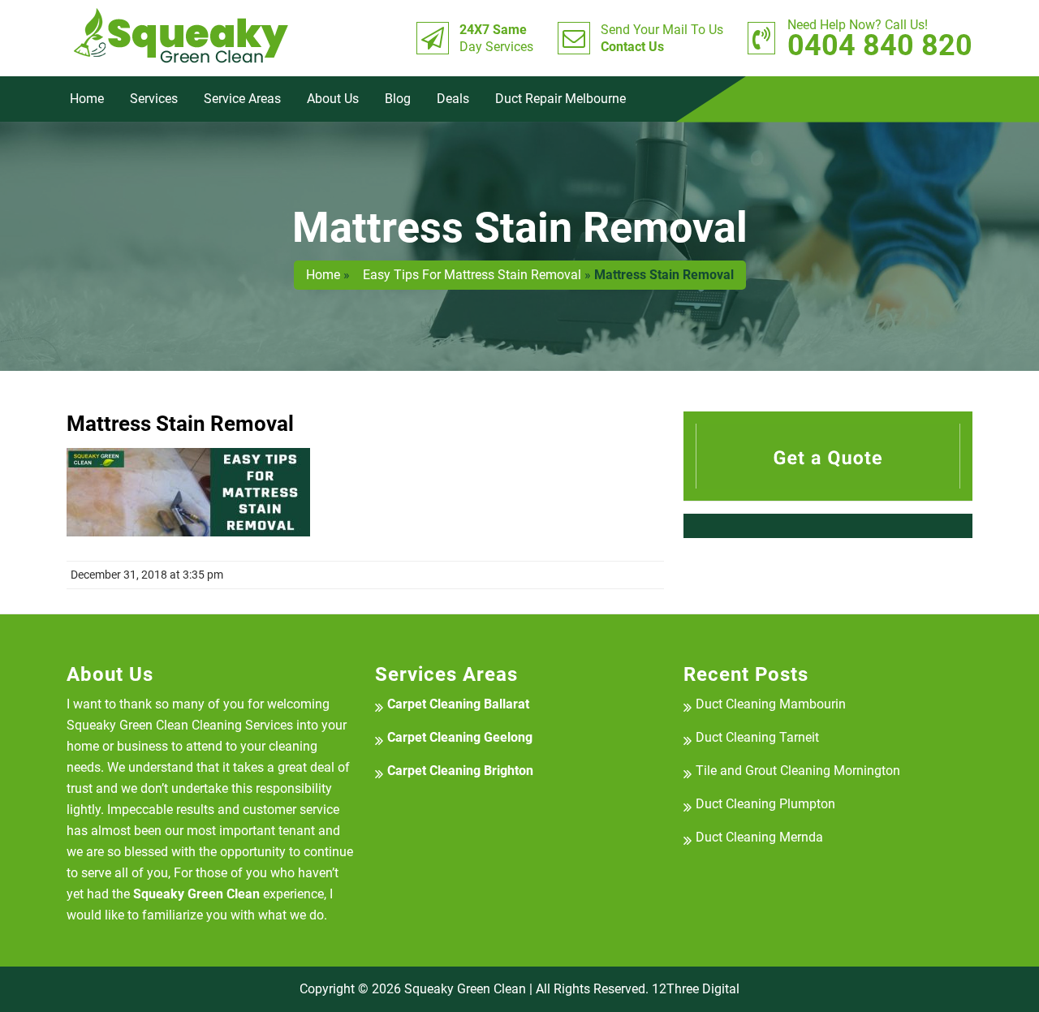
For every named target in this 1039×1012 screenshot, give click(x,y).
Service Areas (242, 98)
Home (87, 98)
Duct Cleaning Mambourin (771, 704)
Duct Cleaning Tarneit (757, 737)
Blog (398, 98)
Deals (453, 98)
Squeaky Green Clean (465, 989)
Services (154, 98)
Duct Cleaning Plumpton (765, 804)
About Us (333, 98)
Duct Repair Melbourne (560, 98)
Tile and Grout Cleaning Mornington (798, 770)
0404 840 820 (879, 38)
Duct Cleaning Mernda (759, 837)
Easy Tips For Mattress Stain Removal (467, 274)
